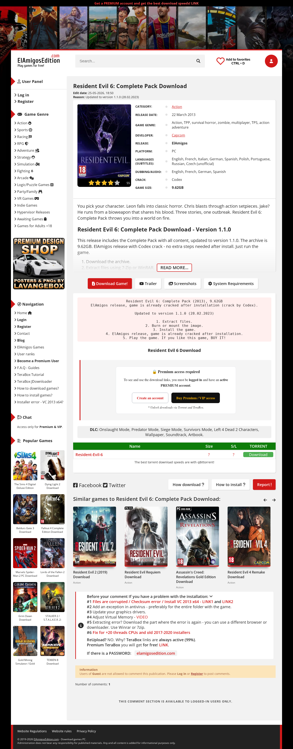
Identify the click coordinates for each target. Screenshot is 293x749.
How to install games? (34, 395)
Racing (22, 136)
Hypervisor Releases (33, 212)
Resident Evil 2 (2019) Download (90, 574)
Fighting (23, 171)
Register (197, 674)
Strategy (24, 157)
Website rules (62, 731)
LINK (163, 644)
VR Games (25, 198)
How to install (229, 484)
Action (177, 106)
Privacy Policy (86, 731)
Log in (23, 95)
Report (264, 484)
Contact (23, 333)
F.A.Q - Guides (27, 367)
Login (21, 319)
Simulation (25, 164)
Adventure (25, 150)
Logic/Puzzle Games (33, 184)
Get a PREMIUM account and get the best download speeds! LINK (146, 3)
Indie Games (26, 205)
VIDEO (142, 617)
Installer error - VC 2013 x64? (39, 402)
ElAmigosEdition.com (46, 739)
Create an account (150, 397)
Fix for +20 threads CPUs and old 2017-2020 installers (141, 632)
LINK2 (227, 601)
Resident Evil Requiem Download (142, 574)
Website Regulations (32, 731)
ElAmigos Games (30, 347)
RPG (20, 143)
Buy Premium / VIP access (195, 397)
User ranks (25, 354)
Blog (20, 340)
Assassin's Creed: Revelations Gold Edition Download (196, 577)
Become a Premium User (37, 361)
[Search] (198, 61)
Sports (22, 130)
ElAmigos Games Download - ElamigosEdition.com (39, 61)
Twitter (116, 485)
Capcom (178, 135)
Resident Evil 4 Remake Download (246, 574)
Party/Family (27, 191)
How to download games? (37, 388)
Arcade (22, 178)
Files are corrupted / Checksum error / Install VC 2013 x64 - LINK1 (153, 601)
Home (22, 313)
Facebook (90, 485)
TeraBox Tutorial (30, 374)
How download (187, 484)
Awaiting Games (30, 219)
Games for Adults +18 (34, 226)
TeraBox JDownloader (34, 381)
